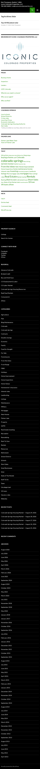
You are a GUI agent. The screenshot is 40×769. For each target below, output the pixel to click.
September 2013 (6, 737)
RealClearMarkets (7, 293)
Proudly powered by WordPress (10, 766)
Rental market (21, 177)
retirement (20, 180)
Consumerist (5, 297)
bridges (29, 155)
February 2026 (6, 573)
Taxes (3, 483)
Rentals (31, 176)
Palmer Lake (5, 418)
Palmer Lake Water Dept (9, 140)
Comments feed (6, 206)
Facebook (4, 251)
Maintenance (5, 403)
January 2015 (5, 688)
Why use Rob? (5, 101)
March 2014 (5, 722)
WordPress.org (6, 210)
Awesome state (13, 155)
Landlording (5, 395)
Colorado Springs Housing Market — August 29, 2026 (18, 513)
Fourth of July (21, 164)
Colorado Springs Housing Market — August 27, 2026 (18, 520)
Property (4, 422)
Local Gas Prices (6, 120)
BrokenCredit (5, 274)
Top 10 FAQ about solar (9, 23)
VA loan (31, 182)
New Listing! (33, 174)
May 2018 (4, 611)
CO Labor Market (7, 285)
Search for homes (7, 238)
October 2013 (5, 734)
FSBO (17, 167)
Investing (14, 171)
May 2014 (4, 718)
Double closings (6, 338)
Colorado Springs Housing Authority (13, 124)
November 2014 (6, 695)
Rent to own (12, 180)
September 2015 (6, 657)
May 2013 (4, 753)
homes (30, 169)
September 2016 (6, 630)
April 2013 (4, 757)
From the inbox (8, 166)
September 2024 (6, 580)
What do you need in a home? (10, 93)
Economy (4, 341)
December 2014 (6, 691)
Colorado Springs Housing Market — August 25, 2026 (18, 528)
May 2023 (4, 592)
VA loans (4, 184)
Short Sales (33, 179)
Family (16, 164)
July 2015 (4, 665)
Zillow (3, 257)
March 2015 (5, 680)
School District (6, 456)
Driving (28, 161)
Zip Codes (4, 126)
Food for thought (6, 349)
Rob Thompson (16, 25)
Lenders (3, 85)
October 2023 (5, 588)
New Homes (5, 414)
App (2, 318)
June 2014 (4, 714)
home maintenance (20, 169)
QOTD (3, 426)
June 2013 (4, 749)
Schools (3, 460)
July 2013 (4, 745)
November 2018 (6, 603)
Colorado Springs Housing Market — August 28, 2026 (18, 516)
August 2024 (5, 584)
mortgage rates (15, 174)
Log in (3, 198)
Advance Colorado (7, 270)
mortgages (24, 173)
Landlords (32, 171)
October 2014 (5, 699)
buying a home (7, 157)
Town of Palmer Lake (8, 142)
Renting (3, 180)
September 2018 (6, 607)
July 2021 (4, 599)
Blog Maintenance (7, 322)
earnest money (7, 164)
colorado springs (12, 161)
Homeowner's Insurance (9, 387)
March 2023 (5, 596)
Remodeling (5, 437)
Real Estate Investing (8, 430)
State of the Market (10, 182)
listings (3, 174)
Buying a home (6, 77)
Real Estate (11, 176)
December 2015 (6, 645)
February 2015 (6, 684)
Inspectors (4, 81)
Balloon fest (20, 155)
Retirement (5, 453)
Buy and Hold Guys (7, 278)
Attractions (5, 155)
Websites (4, 499)
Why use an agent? (7, 97)
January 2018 (5, 615)
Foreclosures (5, 357)
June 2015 (4, 668)
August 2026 (5, 550)
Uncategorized (6, 487)
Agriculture (5, 315)
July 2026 (4, 553)
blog (25, 155)
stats (18, 182)
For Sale (3, 353)
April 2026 (4, 565)
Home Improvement (26, 167)
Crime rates (5, 118)
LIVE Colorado (6, 89)
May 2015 (4, 672)
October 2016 (5, 626)
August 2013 (5, 741)
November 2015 (6, 649)
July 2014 (4, 711)
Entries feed (5, 202)
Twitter (3, 255)
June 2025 (4, 576)
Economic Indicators (8, 122)
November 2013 (6, 730)
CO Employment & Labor (9, 281)
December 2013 (6, 726)
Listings (3, 234)
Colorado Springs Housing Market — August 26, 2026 (18, 524)
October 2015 (5, 653)
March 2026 (5, 569)
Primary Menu (37, 10)
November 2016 (6, 622)
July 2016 (4, 634)
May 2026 (4, 561)
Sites (2, 182)
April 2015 (4, 676)
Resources (4, 449)
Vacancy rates (5, 495)
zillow (11, 184)
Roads (26, 180)
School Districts (6, 116)
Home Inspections (7, 169)
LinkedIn (4, 253)
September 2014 (6, 703)
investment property (23, 171)
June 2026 (4, 557)
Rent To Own (5, 441)
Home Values (5, 384)
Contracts (4, 334)
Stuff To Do (5, 479)
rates (2, 177)
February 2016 (6, 638)
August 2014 (5, 707)
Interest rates (5, 391)
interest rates (5, 171)
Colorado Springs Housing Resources (13, 289)
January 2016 (5, 642)
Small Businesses (6, 468)
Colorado (20, 157)
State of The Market (7, 476)
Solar (2, 472)
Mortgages (4, 410)
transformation (24, 182)
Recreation (4, 433)
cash (14, 157)
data (25, 161)
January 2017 (5, 619)
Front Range (5, 364)
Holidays (4, 372)
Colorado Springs (7, 330)
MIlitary (3, 407)
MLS (8, 174)
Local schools (5, 114)
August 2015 (5, 661)
